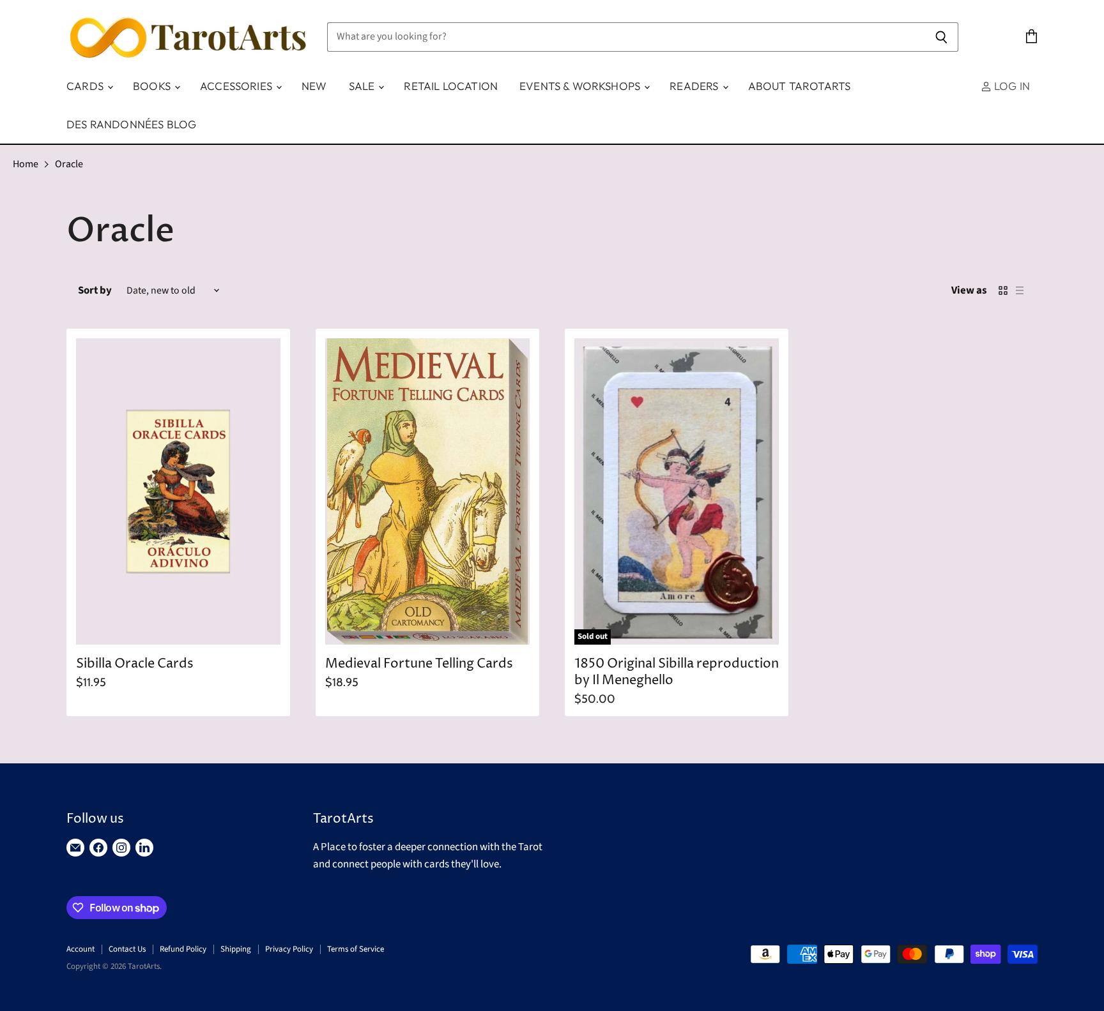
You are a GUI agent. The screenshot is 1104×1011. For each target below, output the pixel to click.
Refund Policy (183, 949)
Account (80, 949)
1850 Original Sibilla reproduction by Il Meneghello (676, 672)
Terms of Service (355, 949)
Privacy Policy (289, 949)
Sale (363, 86)
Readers (695, 86)
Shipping (235, 949)
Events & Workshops (581, 86)
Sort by (95, 291)
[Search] (941, 37)
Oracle (69, 164)
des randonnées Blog (131, 124)
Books (153, 86)
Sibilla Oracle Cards (135, 664)
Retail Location (451, 86)
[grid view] (1003, 290)
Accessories (237, 86)
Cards (86, 86)
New (314, 86)
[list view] (1019, 290)
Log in (1011, 86)
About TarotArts (799, 86)
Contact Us (127, 949)
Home (25, 164)
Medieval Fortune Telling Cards (419, 664)
